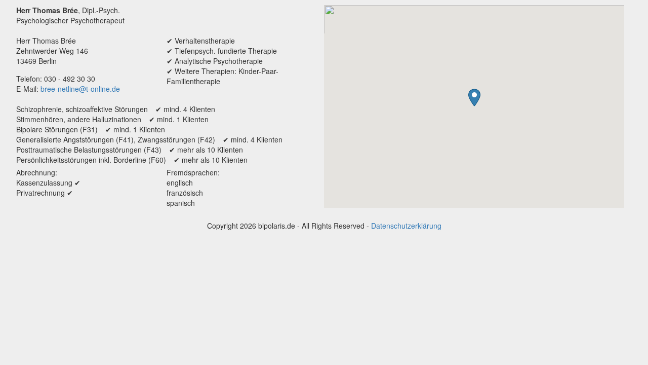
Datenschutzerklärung (406, 226)
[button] (474, 97)
